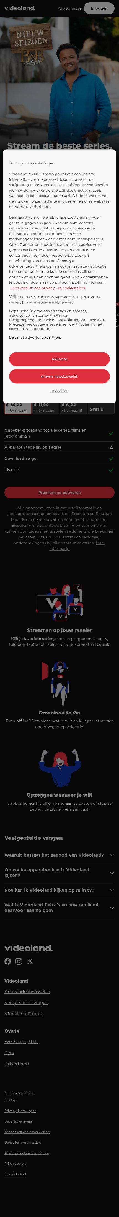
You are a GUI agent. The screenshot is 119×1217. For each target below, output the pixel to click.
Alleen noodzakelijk (59, 376)
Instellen (59, 390)
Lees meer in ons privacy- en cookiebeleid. (48, 288)
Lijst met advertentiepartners (35, 337)
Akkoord (59, 359)
